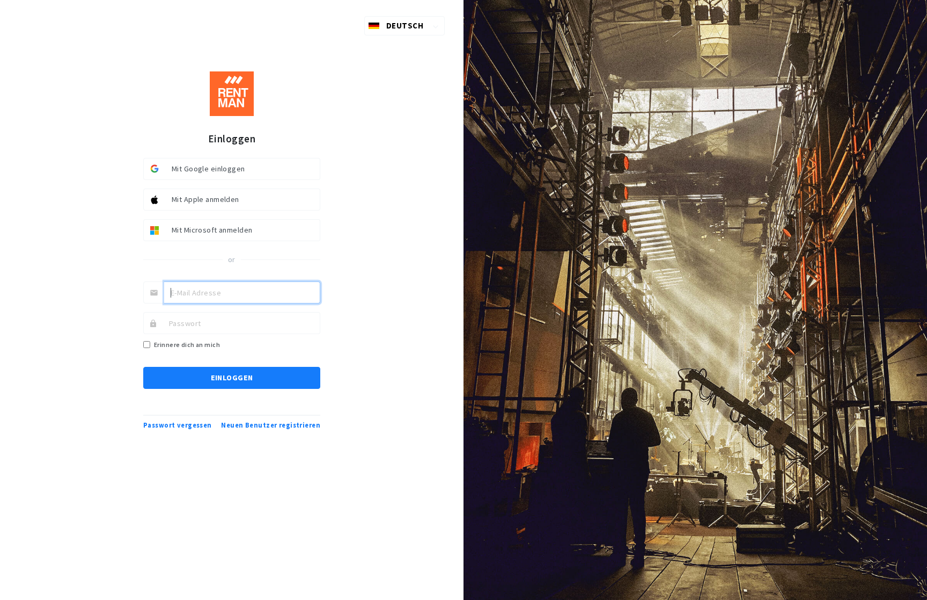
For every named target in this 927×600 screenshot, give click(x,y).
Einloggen (232, 377)
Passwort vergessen (177, 425)
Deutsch (404, 25)
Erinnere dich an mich (187, 345)
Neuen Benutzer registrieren (270, 425)
